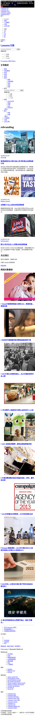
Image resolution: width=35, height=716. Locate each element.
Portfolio (9, 669)
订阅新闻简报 (11, 659)
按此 (14, 3)
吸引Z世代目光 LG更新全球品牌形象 (14, 244)
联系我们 (17, 646)
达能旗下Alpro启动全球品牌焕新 (12, 205)
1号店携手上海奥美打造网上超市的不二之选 (17, 410)
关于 (10, 627)
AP (5, 30)
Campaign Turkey (12, 708)
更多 (5, 78)
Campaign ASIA (5, 11)
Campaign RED (5, 14)
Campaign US (4, 9)
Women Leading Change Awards (16, 683)
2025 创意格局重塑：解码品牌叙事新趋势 (17, 444)
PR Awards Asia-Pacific (13, 681)
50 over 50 (10, 689)
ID (5, 37)
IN (5, 35)
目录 (5, 76)
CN (5, 33)
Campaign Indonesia (13, 696)
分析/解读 (7, 70)
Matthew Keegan (5, 201)
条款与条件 (10, 646)
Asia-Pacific (10, 101)
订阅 (5, 24)
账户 (5, 111)
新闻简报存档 (11, 657)
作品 (7, 56)
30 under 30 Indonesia (13, 686)
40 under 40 (10, 687)
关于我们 (10, 654)
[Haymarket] (4, 649)
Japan (9, 102)
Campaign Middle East (13, 706)
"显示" (6, 109)
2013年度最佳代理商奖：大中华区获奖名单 (17, 514)
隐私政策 (3, 646)
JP (4, 32)
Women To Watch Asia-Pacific (15, 684)
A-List (8, 58)
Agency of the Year (12, 677)
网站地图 (10, 661)
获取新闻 (3, 265)
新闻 (5, 69)
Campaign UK (5, 8)
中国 (8, 104)
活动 (5, 74)
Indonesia (10, 107)
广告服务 (7, 22)
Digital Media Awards (13, 678)
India (8, 106)
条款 (17, 5)
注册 (8, 114)
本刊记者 (3, 157)
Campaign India (11, 695)
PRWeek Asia (11, 670)
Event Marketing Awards (14, 680)
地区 (5, 99)
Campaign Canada (6, 13)
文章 (7, 54)
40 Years (9, 672)
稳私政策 (11, 5)
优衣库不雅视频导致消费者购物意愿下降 (16, 340)
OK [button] (2, 6)
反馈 (8, 655)
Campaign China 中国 (13, 700)
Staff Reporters (5, 241)
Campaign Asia (11, 693)
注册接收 (10, 631)
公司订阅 (7, 26)
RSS (8, 662)
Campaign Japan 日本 (13, 698)
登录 (5, 20)
